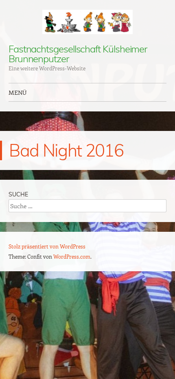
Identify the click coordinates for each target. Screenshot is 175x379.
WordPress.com (71, 256)
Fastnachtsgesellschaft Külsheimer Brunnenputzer (78, 54)
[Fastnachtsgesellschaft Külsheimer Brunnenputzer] (87, 22)
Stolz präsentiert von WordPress (47, 246)
